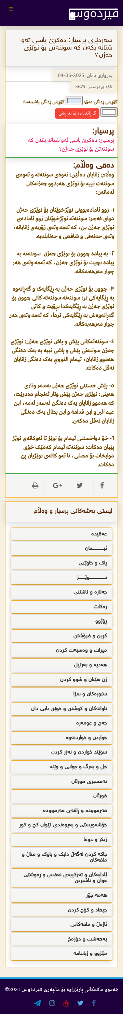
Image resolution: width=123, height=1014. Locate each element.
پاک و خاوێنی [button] (93, 563)
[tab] (61, 534)
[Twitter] (79, 486)
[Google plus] (57, 486)
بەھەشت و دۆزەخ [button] (87, 939)
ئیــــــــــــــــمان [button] (96, 548)
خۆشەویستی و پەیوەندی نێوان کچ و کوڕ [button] (63, 825)
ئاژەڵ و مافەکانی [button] (88, 925)
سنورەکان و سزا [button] (90, 694)
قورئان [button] (100, 796)
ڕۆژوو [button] (101, 621)
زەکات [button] (100, 607)
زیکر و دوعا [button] (95, 840)
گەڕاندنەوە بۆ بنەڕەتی (77, 113)
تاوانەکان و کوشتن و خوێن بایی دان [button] (69, 709)
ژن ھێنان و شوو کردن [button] (83, 680)
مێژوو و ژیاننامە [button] (90, 954)
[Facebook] (101, 486)
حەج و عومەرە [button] (91, 723)
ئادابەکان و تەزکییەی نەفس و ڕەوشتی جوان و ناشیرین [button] (65, 878)
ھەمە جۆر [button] (96, 895)
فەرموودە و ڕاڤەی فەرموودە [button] (75, 811)
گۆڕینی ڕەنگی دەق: (101, 102)
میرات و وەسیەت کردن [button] (81, 650)
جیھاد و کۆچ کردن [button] (87, 910)
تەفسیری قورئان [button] (89, 782)
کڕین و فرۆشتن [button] (90, 636)
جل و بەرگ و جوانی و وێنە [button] (78, 767)
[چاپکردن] (35, 486)
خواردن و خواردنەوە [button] (86, 738)
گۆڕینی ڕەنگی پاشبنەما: (44, 102)
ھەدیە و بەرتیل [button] (90, 665)
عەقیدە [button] (99, 534)
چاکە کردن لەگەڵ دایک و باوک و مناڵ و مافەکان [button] (64, 858)
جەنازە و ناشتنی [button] (90, 592)
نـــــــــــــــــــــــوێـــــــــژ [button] (92, 578)
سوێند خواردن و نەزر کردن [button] (79, 752)
